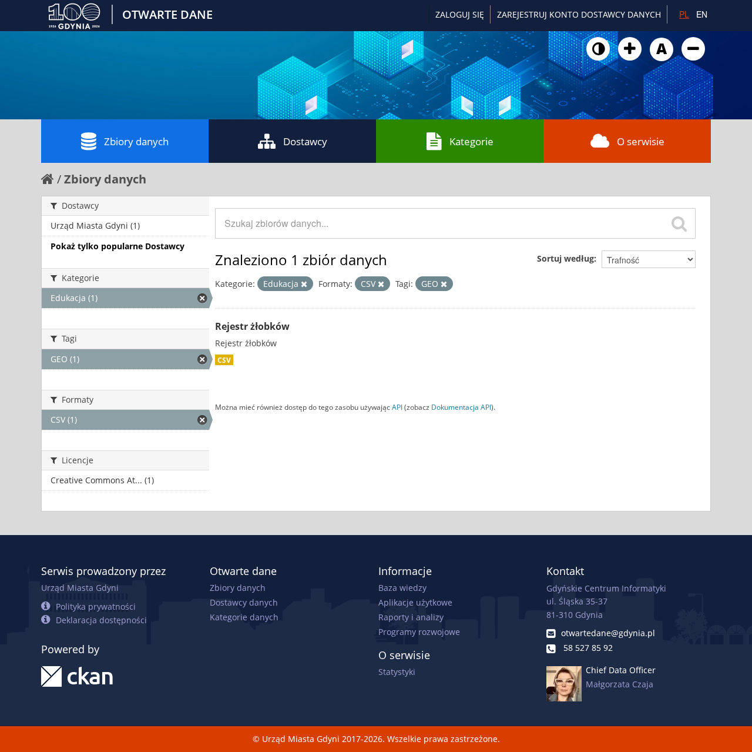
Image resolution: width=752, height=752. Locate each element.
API (397, 407)
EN (701, 14)
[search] (679, 223)
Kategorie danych (244, 617)
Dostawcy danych (244, 602)
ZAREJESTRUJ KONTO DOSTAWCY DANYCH (579, 14)
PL (684, 14)
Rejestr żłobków (252, 326)
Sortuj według (565, 258)
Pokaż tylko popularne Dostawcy (117, 246)
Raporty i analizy (411, 617)
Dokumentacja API (461, 407)
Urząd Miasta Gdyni (80, 587)
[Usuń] (304, 284)
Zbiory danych (136, 141)
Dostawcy (305, 141)
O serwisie (640, 141)
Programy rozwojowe (419, 631)
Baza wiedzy (402, 587)
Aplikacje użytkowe (415, 602)
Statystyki (396, 671)
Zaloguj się (459, 14)
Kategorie (471, 141)
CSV (224, 360)
